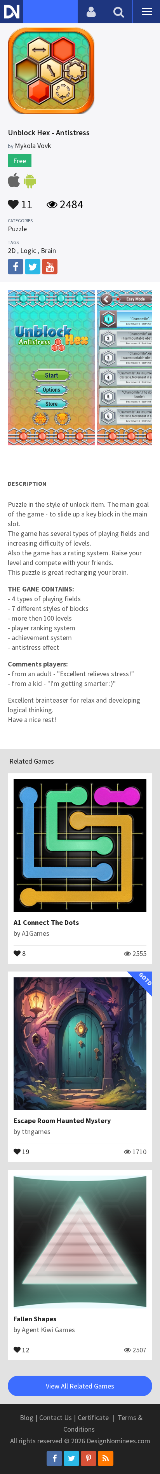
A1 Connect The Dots (46, 922)
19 (25, 1151)
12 (25, 1349)
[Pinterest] (88, 1458)
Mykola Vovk (33, 145)
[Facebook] (54, 1458)
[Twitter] (71, 1458)
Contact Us (55, 1417)
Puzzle (17, 228)
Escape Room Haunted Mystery (62, 1120)
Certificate (93, 1417)
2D (12, 250)
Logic (28, 250)
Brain (48, 250)
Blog (26, 1417)
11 (26, 200)
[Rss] (105, 1458)
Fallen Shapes (35, 1318)
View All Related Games (80, 1386)
